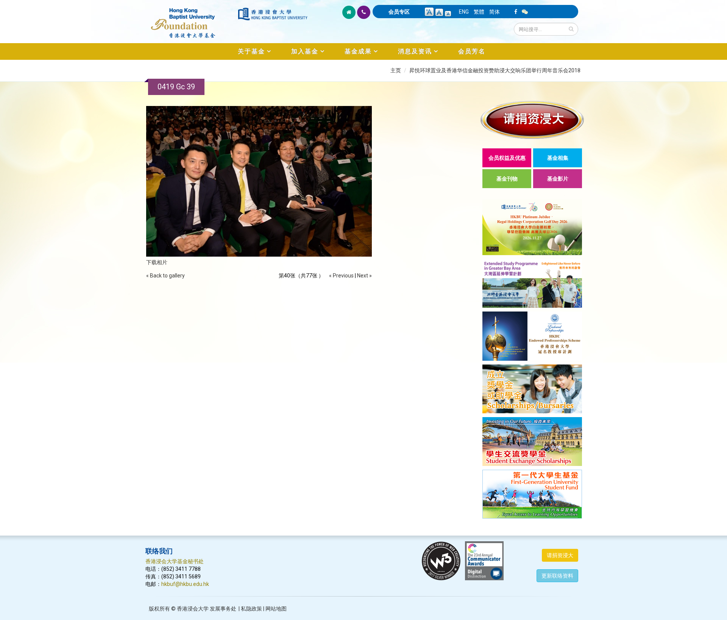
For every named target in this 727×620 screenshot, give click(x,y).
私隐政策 (251, 609)
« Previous (341, 276)
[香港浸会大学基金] (191, 19)
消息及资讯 (415, 51)
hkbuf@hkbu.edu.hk (185, 584)
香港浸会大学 (193, 609)
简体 (494, 12)
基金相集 (557, 158)
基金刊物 (507, 179)
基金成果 (358, 51)
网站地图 (276, 609)
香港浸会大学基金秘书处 (174, 561)
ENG (464, 12)
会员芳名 (471, 51)
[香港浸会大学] (272, 14)
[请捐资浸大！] (532, 120)
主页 (395, 70)
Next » (364, 276)
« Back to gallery (165, 276)
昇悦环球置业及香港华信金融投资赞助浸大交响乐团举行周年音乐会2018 (494, 70)
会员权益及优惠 (507, 158)
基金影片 (557, 179)
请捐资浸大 (560, 555)
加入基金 (304, 51)
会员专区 (399, 12)
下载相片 (156, 262)
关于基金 (251, 51)
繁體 (479, 12)
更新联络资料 (557, 576)
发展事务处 (223, 609)
